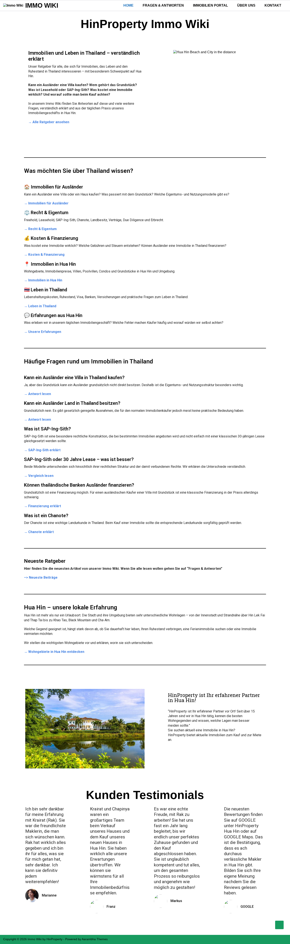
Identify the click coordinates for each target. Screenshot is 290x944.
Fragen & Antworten (163, 5)
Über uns (246, 5)
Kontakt (273, 5)
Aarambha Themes (95, 939)
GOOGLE (247, 907)
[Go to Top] (279, 925)
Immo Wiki (41, 5)
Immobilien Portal (210, 5)
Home (128, 5)
